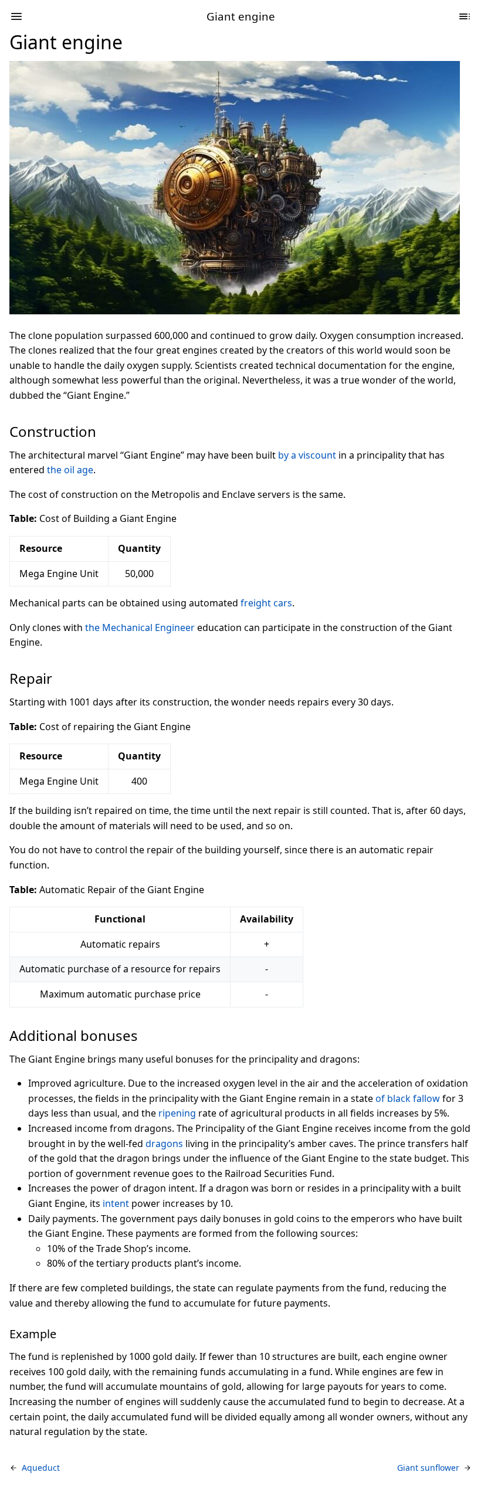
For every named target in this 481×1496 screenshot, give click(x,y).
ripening (177, 1113)
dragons (164, 1143)
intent (116, 1203)
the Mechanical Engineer (140, 627)
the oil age (70, 469)
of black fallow (407, 1098)
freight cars (266, 602)
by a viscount (307, 455)
